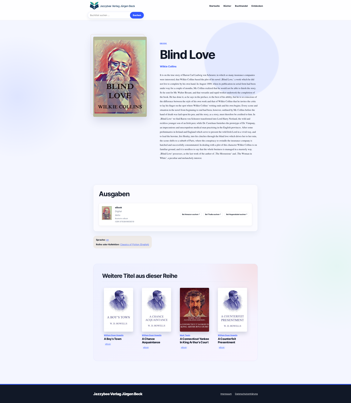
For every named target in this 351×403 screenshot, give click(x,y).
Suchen (137, 15)
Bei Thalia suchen (213, 214)
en (107, 239)
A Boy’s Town (112, 339)
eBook (163, 43)
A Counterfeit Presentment (227, 340)
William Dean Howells (113, 335)
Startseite (214, 6)
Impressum (226, 393)
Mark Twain (185, 335)
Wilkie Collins (168, 66)
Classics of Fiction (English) (134, 244)
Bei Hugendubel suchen (236, 214)
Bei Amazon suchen (191, 214)
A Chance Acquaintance (151, 340)
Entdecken (257, 6)
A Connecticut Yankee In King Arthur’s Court (194, 340)
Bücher (227, 6)
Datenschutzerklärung (246, 393)
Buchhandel (241, 6)
